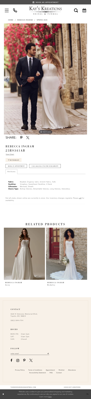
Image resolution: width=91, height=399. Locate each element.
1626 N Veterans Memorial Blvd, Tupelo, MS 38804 (24, 315)
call (80, 198)
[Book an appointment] (84, 10)
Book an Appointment (16, 166)
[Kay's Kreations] (45, 10)
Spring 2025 (42, 20)
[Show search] (76, 10)
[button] (7, 10)
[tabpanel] (45, 79)
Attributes (11, 172)
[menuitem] (7, 10)
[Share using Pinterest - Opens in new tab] (21, 137)
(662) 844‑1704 (17, 320)
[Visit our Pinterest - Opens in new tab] (24, 360)
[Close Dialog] (3, 394)
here (49, 397)
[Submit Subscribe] (48, 353)
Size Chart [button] (10, 154)
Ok (87, 394)
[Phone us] (15, 10)
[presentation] (24, 254)
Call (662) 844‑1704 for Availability (45, 166)
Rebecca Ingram (25, 20)
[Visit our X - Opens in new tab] (31, 360)
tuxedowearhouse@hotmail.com (23, 387)
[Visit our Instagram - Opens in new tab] (18, 360)
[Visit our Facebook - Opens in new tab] (12, 360)
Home (10, 20)
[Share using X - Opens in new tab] (27, 137)
